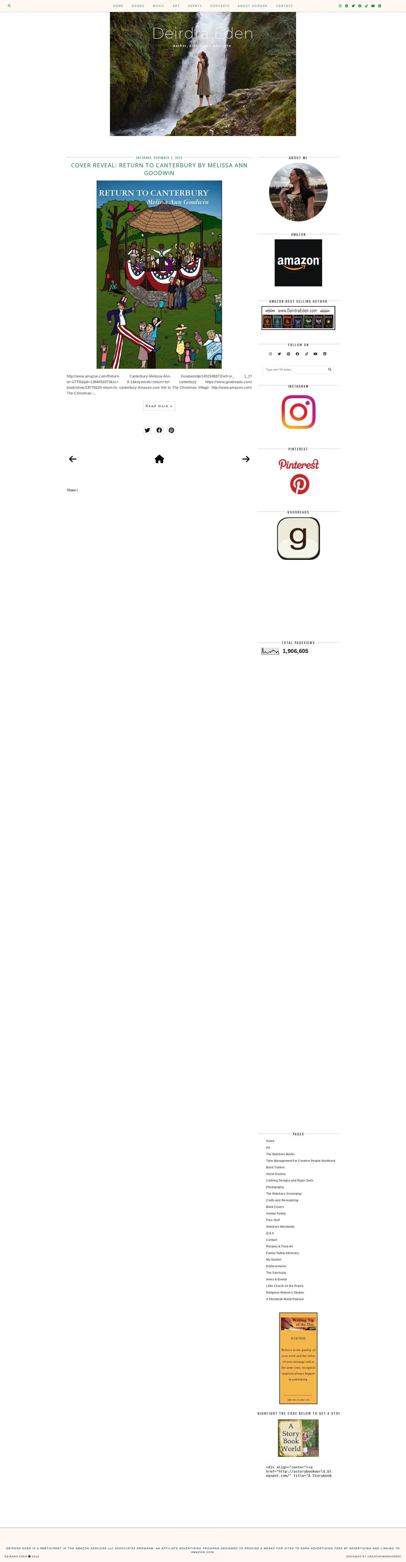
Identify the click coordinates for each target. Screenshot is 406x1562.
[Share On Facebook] (159, 430)
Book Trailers (275, 1167)
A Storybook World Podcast (285, 1299)
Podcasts (220, 6)
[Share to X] (147, 430)
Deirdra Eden (203, 33)
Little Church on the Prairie (285, 1286)
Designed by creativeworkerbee (373, 1556)
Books (138, 6)
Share (71, 490)
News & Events (276, 1279)
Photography (275, 1187)
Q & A (270, 1233)
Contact (284, 6)
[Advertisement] (298, 604)
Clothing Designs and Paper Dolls (289, 1180)
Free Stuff (273, 1220)
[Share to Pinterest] (171, 430)
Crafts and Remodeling (282, 1200)
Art (176, 6)
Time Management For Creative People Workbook (300, 1160)
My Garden (273, 1259)
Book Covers (275, 1207)
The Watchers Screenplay (284, 1193)
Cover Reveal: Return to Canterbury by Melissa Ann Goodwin (159, 169)
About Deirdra (253, 6)
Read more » (159, 406)
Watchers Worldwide (280, 1226)
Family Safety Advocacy (282, 1253)
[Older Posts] (246, 459)
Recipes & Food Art (279, 1246)
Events (195, 6)
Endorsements (276, 1266)
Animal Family (276, 1213)
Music (158, 6)
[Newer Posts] (73, 459)
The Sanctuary (276, 1272)
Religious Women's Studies (285, 1292)
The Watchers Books (280, 1154)
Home (118, 6)
